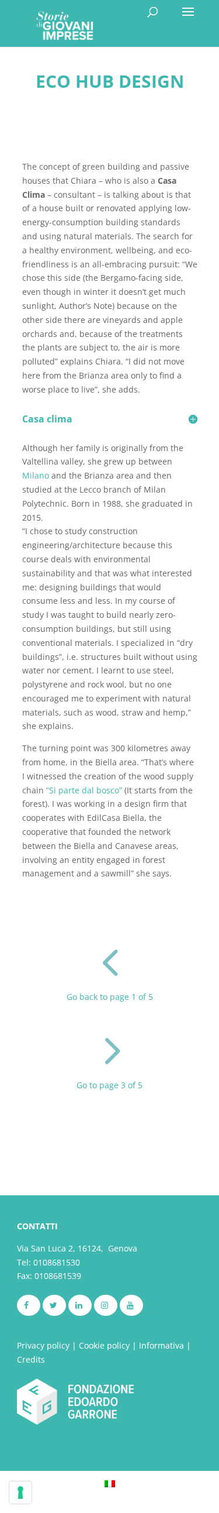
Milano (35, 475)
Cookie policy (104, 1345)
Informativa (161, 1345)
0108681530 (56, 1262)
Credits (31, 1359)
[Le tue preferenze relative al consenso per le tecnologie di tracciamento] (20, 1492)
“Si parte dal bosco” (84, 790)
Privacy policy (43, 1345)
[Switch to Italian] (110, 1483)
